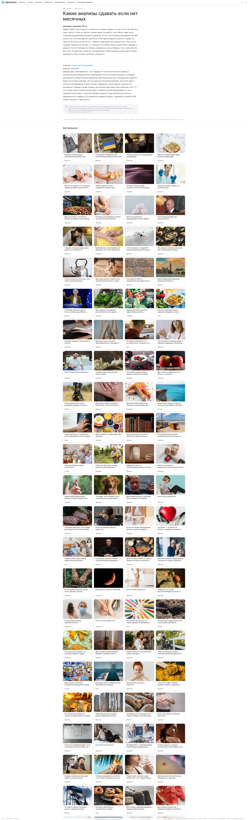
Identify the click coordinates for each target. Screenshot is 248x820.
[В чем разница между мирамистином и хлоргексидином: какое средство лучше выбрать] (77, 614)
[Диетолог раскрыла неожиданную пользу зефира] (139, 210)
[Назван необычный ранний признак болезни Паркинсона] (77, 489)
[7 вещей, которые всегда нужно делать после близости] (77, 241)
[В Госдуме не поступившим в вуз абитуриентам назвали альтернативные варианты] (108, 676)
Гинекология (78, 8)
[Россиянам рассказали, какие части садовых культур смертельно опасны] (77, 583)
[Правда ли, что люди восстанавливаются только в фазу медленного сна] (170, 583)
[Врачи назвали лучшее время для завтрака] (108, 427)
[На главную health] (10, 2)
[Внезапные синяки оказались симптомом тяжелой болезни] (108, 396)
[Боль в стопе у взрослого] (108, 614)
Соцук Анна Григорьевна (82, 65)
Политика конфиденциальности (236, 818)
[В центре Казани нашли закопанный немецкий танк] (77, 148)
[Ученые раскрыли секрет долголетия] (77, 458)
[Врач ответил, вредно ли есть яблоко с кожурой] (170, 365)
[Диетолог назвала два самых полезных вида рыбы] (170, 148)
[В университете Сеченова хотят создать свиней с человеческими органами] (139, 707)
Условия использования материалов (185, 818)
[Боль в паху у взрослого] (170, 489)
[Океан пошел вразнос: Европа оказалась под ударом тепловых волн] (170, 396)
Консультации (67, 8)
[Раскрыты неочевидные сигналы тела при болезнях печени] (108, 210)
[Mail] (3, 2)
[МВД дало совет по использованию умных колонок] (139, 458)
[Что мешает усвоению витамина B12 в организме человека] (170, 241)
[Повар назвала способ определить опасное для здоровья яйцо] (108, 179)
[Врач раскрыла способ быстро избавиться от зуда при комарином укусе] (170, 769)
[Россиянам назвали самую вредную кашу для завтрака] (139, 365)
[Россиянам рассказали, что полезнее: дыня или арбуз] (77, 645)
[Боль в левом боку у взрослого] (77, 365)
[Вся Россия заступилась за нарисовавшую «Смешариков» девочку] (139, 614)
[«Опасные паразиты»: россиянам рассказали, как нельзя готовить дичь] (77, 520)
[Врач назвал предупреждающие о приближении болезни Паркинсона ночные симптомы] (139, 800)
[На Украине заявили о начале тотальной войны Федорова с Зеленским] (108, 551)
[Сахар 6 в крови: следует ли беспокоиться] (170, 179)
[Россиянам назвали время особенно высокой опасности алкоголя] (170, 427)
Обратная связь (202, 818)
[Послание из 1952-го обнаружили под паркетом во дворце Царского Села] (139, 272)
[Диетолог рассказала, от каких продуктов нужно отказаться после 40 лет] (139, 551)
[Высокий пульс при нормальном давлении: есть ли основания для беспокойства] (108, 241)
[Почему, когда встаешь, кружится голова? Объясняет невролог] (139, 179)
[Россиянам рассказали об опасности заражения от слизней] (77, 707)
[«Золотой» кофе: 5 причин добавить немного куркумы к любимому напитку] (170, 676)
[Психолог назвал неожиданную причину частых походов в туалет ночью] (139, 520)
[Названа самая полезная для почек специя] (108, 365)
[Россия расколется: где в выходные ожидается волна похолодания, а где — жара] (77, 396)
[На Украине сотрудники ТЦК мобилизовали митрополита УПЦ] (108, 148)
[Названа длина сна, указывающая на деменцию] (139, 148)
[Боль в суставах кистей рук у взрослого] (170, 707)
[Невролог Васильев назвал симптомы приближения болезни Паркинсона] (170, 645)
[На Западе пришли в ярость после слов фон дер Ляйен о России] (77, 303)
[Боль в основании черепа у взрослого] (108, 520)
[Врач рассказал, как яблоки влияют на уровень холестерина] (77, 210)
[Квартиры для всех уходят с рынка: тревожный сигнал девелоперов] (108, 707)
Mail (3, 818)
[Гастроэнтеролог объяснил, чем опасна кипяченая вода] (77, 272)
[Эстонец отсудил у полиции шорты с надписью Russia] (77, 800)
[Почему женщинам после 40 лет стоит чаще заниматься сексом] (108, 769)
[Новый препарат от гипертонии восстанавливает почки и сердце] (77, 427)
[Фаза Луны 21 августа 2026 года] (108, 583)
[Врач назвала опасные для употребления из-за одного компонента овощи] (108, 303)
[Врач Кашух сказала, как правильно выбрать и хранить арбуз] (170, 800)
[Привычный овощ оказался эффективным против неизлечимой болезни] (139, 303)
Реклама (16, 818)
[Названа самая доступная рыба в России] (77, 334)
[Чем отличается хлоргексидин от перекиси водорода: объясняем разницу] (170, 334)
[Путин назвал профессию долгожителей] (170, 210)
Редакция (171, 818)
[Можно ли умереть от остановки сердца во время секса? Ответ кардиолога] (77, 179)
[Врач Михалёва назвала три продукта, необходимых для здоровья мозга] (139, 396)
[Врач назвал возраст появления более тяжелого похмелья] (139, 489)
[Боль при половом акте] (108, 738)
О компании (9, 818)
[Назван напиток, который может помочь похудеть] (139, 645)
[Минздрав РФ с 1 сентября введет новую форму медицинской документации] (139, 738)
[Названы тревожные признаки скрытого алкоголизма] (77, 769)
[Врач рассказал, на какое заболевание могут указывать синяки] (108, 334)
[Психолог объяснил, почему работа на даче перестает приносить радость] (108, 458)
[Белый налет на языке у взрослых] (139, 676)
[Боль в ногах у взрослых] (139, 583)
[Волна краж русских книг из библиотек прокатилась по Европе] (139, 427)
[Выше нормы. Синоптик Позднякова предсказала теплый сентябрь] (77, 676)
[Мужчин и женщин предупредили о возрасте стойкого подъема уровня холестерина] (170, 551)
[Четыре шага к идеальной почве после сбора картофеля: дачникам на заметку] (170, 614)
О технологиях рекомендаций (216, 818)
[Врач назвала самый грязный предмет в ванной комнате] (108, 645)
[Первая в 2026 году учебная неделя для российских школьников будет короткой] (77, 551)
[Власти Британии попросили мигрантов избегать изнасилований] (170, 272)
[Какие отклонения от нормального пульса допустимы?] (170, 458)
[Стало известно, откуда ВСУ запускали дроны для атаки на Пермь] (139, 241)
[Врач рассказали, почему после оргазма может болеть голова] (108, 272)
